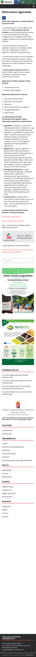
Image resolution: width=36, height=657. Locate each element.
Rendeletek (5, 457)
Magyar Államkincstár (9, 493)
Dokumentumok (7, 430)
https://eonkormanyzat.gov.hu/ (13, 221)
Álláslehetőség (6, 477)
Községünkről (6, 506)
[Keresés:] (18, 260)
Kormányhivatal (7, 497)
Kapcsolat (5, 517)
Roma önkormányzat (9, 454)
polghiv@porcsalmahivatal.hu (15, 650)
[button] (33, 6)
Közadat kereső (7, 490)
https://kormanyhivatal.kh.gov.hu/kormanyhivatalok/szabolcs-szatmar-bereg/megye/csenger (17, 418)
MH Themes (30, 655)
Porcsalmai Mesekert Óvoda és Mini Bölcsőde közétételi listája (17, 393)
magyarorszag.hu (7, 487)
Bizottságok (6, 450)
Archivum (5, 513)
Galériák (4, 510)
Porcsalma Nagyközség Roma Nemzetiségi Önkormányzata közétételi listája (16, 387)
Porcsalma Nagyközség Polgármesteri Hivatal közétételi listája (17, 382)
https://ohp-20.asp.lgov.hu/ (11, 217)
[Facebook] (4, 18)
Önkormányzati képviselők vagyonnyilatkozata (17, 460)
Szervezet (5, 473)
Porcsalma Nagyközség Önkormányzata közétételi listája (15, 376)
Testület (4, 444)
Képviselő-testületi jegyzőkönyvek (13, 447)
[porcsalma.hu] (18, 3)
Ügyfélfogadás (6, 470)
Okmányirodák (6, 434)
